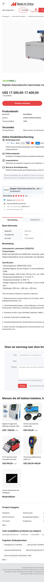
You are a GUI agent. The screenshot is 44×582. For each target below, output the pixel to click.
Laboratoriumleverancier (12, 550)
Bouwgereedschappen (30, 517)
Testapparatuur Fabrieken (13, 545)
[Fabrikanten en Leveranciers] (22, 4)
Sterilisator (6, 513)
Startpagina (5, 16)
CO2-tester (6, 521)
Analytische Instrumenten (36, 16)
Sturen (22, 386)
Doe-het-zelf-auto (8, 517)
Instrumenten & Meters (19, 16)
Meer (4, 560)
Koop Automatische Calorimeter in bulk (17, 555)
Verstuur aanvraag (22, 103)
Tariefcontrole (27, 513)
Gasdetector (27, 521)
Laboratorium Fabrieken (35, 545)
